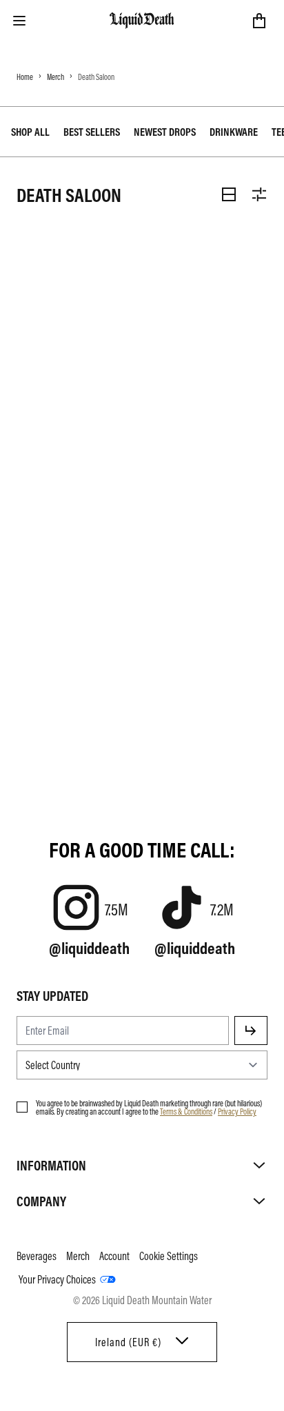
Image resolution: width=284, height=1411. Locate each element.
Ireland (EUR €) (128, 1342)
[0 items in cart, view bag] (259, 20)
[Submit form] (251, 1030)
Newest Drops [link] (165, 131)
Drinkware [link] (234, 131)
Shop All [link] (30, 131)
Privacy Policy (237, 1111)
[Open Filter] (259, 194)
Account (114, 1255)
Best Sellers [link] (91, 131)
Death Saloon (96, 76)
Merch (55, 76)
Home (25, 76)
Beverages (37, 1255)
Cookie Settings (168, 1255)
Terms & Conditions (186, 1111)
